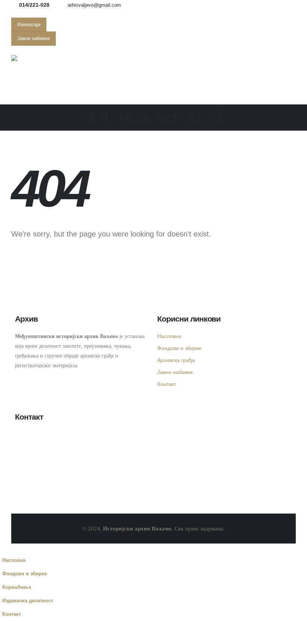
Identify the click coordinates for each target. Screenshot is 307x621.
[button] (4, 549)
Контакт (166, 384)
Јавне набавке (175, 372)
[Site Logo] (31, 58)
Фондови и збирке (179, 348)
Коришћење (16, 587)
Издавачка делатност (27, 600)
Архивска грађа (176, 360)
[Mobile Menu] (23, 95)
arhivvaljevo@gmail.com (94, 5)
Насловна (169, 336)
